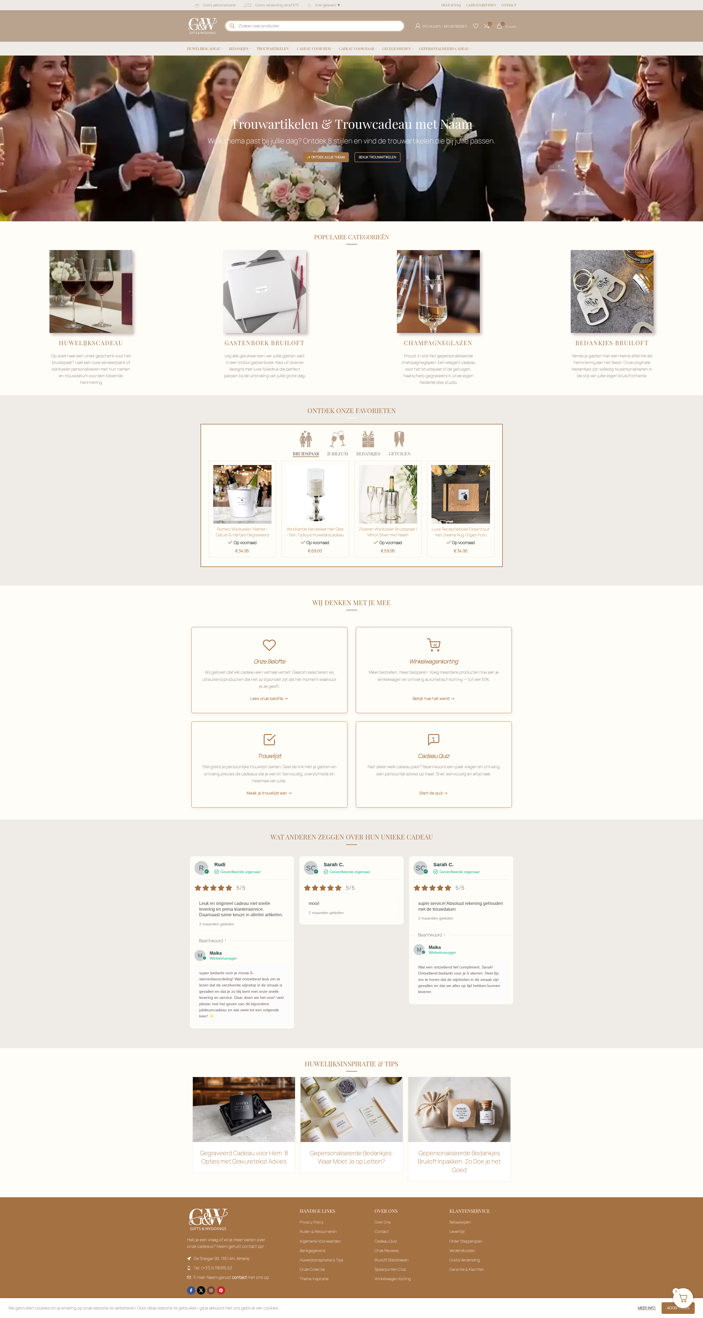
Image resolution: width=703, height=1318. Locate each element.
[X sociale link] (201, 1290)
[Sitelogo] (202, 25)
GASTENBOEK (248, 342)
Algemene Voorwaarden (320, 1241)
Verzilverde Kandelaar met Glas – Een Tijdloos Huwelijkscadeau (315, 532)
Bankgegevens (312, 1250)
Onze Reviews (387, 1250)
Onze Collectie (312, 1269)
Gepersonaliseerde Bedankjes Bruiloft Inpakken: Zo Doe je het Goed (459, 1161)
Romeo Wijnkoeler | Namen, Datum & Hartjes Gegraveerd (242, 532)
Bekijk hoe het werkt (431, 698)
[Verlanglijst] (475, 25)
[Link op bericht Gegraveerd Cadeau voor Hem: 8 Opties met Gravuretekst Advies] (244, 1109)
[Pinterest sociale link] (221, 1290)
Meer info (647, 1307)
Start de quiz (431, 792)
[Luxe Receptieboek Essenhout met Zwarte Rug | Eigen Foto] (460, 494)
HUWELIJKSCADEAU (91, 342)
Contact (382, 1231)
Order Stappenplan (465, 1241)
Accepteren (678, 1307)
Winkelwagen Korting (393, 1278)
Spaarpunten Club (390, 1269)
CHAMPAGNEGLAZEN (438, 342)
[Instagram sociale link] (211, 1290)
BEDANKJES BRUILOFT (612, 342)
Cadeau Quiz (386, 1241)
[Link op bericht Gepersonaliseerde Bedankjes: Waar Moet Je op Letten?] (352, 1109)
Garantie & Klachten (466, 1269)
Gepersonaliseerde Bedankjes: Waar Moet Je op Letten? (351, 1157)
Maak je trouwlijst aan (267, 792)
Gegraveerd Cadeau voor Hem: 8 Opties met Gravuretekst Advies (244, 1157)
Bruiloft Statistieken (392, 1259)
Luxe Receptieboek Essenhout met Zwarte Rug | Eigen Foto (461, 532)
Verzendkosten (462, 1250)
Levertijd (456, 1231)
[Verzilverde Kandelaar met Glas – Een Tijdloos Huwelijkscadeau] (315, 494)
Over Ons (383, 1222)
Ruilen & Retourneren (318, 1231)
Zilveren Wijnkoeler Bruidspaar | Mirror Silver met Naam (388, 532)
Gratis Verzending (464, 1259)
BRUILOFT (288, 342)
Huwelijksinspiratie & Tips (321, 1259)
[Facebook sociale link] (191, 1290)
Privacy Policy (311, 1222)
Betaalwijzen (460, 1222)
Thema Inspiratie (314, 1278)
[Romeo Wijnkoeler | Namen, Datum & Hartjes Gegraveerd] (242, 494)
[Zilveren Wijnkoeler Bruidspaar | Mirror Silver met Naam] (388, 494)
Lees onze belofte (266, 698)
